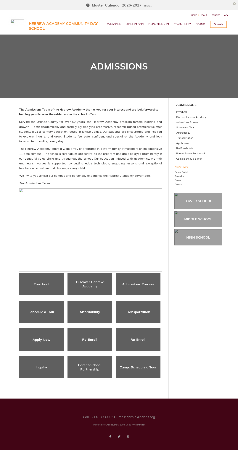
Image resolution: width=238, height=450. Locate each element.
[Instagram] (127, 436)
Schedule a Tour (41, 312)
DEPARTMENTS (158, 24)
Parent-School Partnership (89, 367)
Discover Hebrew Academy (90, 284)
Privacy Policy (138, 424)
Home (194, 15)
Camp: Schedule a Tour (138, 367)
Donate (218, 24)
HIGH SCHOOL (198, 237)
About (204, 15)
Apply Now (41, 339)
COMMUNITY (182, 24)
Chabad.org (111, 424)
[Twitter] (119, 436)
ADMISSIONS (135, 24)
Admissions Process (138, 284)
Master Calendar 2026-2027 (116, 5)
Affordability (90, 312)
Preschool (41, 284)
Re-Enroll (89, 339)
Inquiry (41, 367)
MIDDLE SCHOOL (198, 219)
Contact (216, 15)
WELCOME (114, 24)
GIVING (200, 24)
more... (148, 5)
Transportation (138, 312)
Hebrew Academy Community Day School (63, 26)
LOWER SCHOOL (198, 201)
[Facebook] (110, 436)
